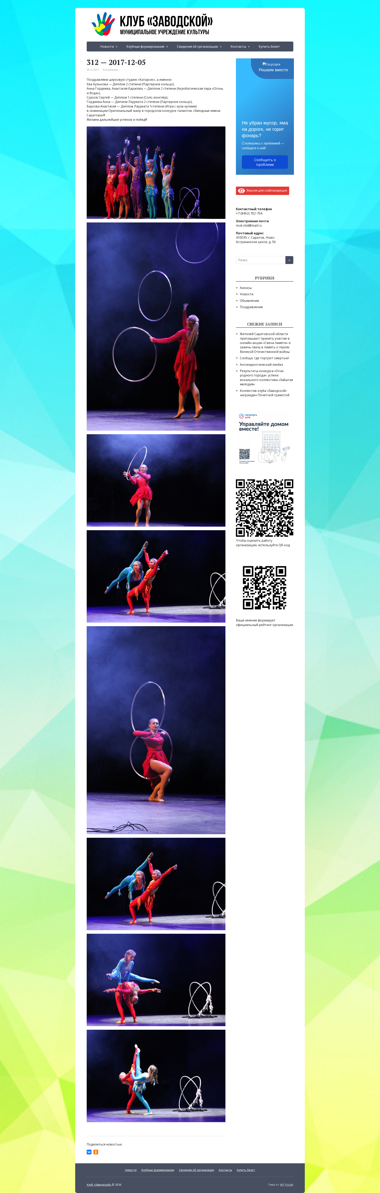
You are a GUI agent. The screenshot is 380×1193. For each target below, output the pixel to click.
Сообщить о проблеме (265, 162)
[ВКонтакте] (89, 1152)
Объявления (249, 300)
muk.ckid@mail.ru (249, 225)
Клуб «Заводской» (99, 1184)
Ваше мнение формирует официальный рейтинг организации (264, 622)
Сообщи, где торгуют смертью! (264, 358)
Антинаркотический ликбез (261, 364)
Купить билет (269, 46)
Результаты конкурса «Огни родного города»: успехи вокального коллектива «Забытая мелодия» (266, 377)
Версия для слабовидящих (266, 190)
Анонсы (246, 288)
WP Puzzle (286, 1184)
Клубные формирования (145, 46)
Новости (107, 46)
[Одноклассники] (95, 1152)
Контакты (238, 46)
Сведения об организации (197, 46)
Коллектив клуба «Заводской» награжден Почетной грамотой (264, 392)
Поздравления (251, 307)
